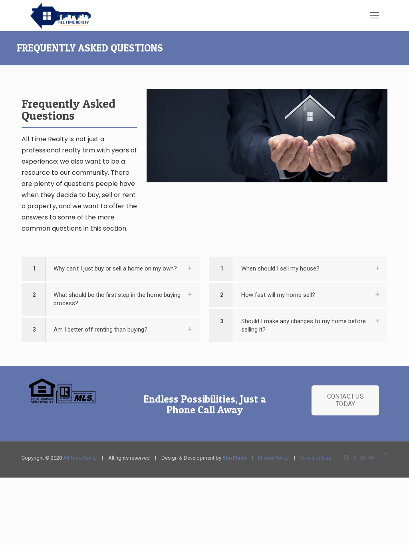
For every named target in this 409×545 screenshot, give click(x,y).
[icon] (371, 457)
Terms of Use (315, 458)
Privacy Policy (273, 458)
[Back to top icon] (384, 454)
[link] (111, 269)
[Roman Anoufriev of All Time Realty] (70, 15)
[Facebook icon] (354, 457)
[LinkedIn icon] (363, 457)
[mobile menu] (374, 15)
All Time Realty (80, 458)
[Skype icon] (346, 457)
